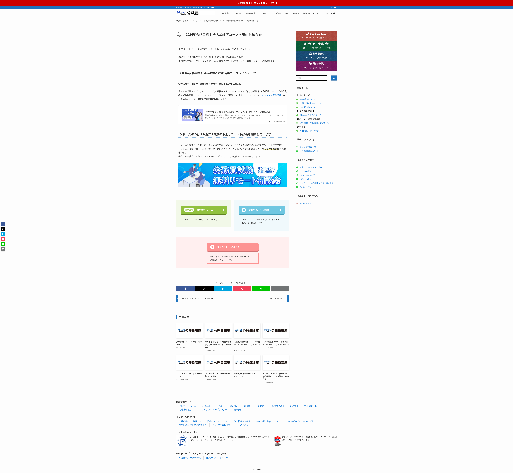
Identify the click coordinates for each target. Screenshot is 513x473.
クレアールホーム (187, 406)
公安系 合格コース (308, 107)
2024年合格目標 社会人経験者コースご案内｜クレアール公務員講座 (237, 112)
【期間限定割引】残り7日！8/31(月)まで (256, 3)
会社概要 (183, 421)
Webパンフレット (307, 187)
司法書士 (248, 406)
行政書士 (294, 406)
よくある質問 (306, 171)
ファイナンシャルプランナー (213, 409)
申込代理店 (243, 425)
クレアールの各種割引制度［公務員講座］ (317, 183)
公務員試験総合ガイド (309, 151)
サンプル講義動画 (307, 175)
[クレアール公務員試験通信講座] (195, 13)
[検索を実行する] (334, 78)
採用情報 (197, 421)
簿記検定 (234, 406)
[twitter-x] (331, 7)
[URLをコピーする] (280, 288)
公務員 (261, 406)
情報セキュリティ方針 (217, 421)
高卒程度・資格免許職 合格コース (314, 123)
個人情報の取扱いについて (269, 421)
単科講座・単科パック (309, 131)
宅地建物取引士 (186, 409)
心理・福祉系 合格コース (310, 103)
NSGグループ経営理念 (190, 458)
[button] (185, 288)
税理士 (221, 406)
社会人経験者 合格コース (310, 115)
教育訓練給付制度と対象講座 (193, 425)
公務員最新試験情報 (308, 147)
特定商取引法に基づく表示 (300, 421)
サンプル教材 (306, 179)
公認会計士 (207, 406)
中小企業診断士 (311, 406)
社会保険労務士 (277, 406)
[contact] (335, 7)
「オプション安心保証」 (271, 95)
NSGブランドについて (217, 458)
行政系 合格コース (308, 99)
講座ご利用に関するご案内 (311, 167)
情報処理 (237, 409)
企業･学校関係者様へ (222, 425)
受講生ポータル (306, 203)
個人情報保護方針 (242, 421)
